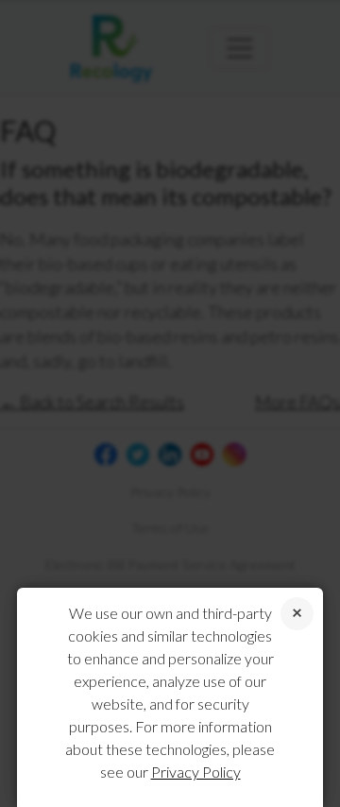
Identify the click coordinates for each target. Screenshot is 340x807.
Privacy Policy (196, 772)
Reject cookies (297, 613)
